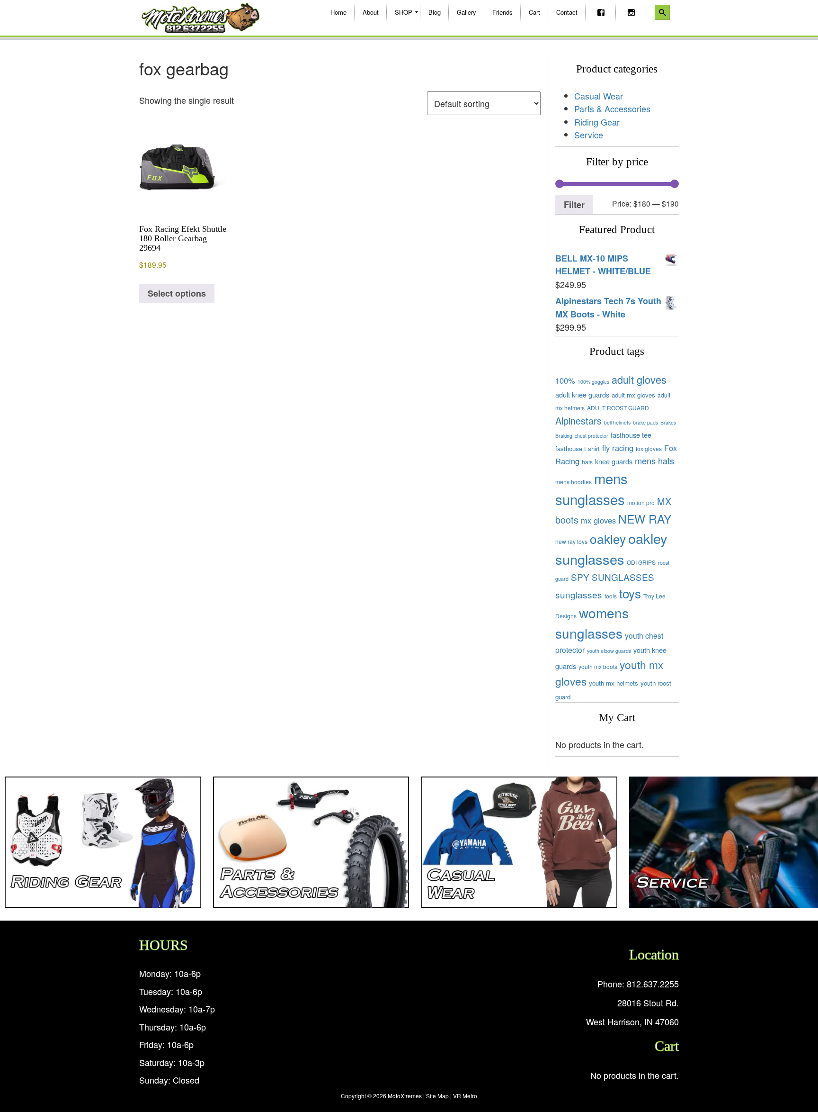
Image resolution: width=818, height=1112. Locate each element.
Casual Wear (598, 96)
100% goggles (593, 381)
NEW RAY (644, 518)
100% (565, 380)
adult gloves (639, 379)
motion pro (641, 502)
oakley (608, 538)
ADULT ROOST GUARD (618, 408)
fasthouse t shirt (577, 448)
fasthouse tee (631, 435)
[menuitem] (338, 12)
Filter (574, 205)
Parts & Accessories (612, 108)
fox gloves (649, 448)
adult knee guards (582, 394)
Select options (177, 293)
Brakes (668, 422)
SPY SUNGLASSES (612, 576)
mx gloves (598, 520)
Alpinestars (578, 420)
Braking (563, 435)
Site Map (437, 1096)
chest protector (591, 435)
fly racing (617, 447)
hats (587, 462)
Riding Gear (597, 122)
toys (630, 593)
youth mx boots (597, 666)
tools (611, 596)
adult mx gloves (633, 394)
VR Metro (465, 1096)
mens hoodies (573, 482)
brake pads (645, 422)
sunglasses (578, 594)
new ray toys (571, 541)
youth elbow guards (609, 650)
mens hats (654, 460)
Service (588, 134)
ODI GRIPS (641, 562)
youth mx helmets (613, 682)
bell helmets (617, 422)
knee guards (613, 461)
